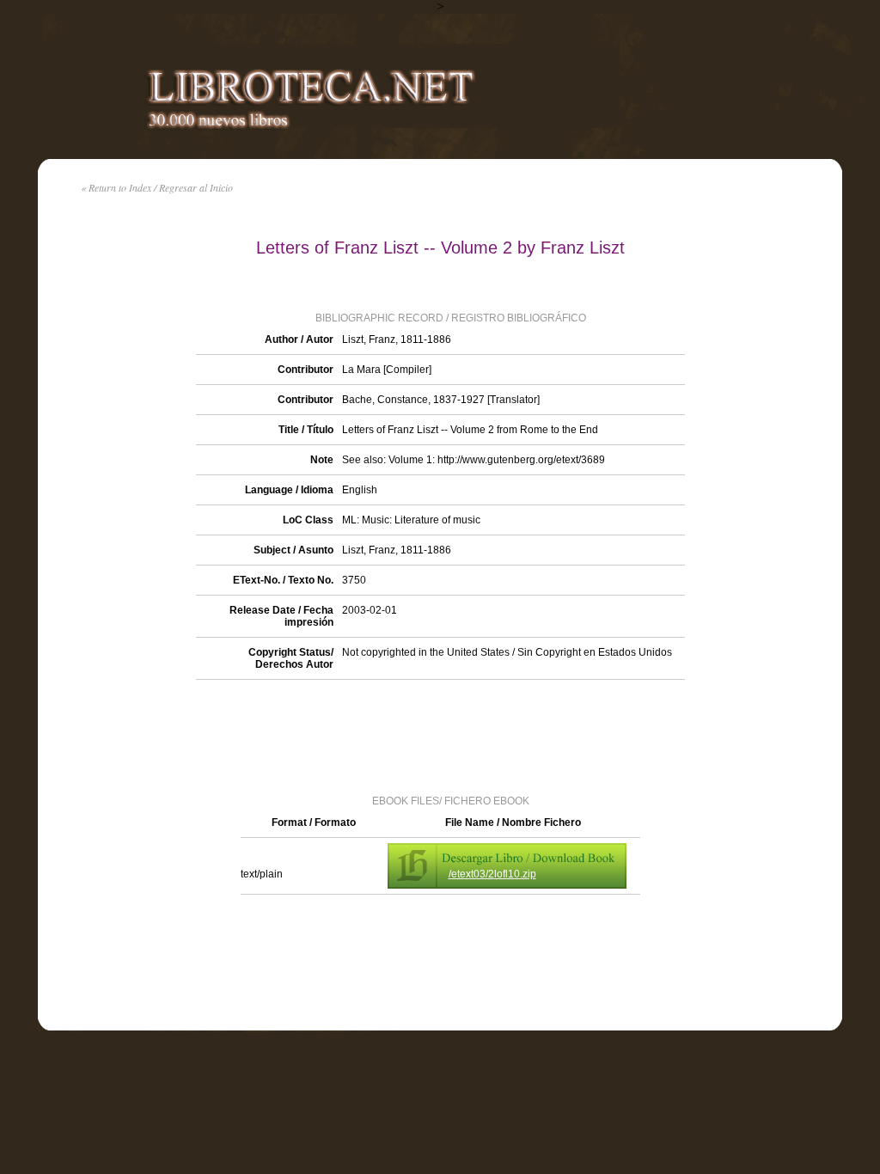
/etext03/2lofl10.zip (492, 874)
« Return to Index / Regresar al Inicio (157, 187)
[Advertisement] (440, 735)
